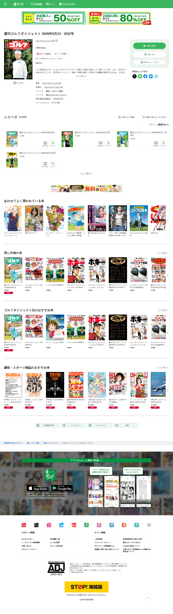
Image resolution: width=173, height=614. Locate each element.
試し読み (20, 83)
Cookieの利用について (131, 546)
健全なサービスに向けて (132, 542)
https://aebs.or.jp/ (77, 572)
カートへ (151, 54)
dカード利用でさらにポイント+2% (48, 59)
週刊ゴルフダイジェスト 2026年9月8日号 (37, 132)
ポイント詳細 (60, 54)
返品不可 (39, 63)
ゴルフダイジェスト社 (45, 41)
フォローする (56, 40)
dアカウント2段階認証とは (104, 546)
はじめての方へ (27, 539)
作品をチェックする (151, 62)
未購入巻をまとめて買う (156, 117)
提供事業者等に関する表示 (132, 539)
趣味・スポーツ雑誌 (54, 91)
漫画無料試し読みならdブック (13, 443)
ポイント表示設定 (56, 546)
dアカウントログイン (29, 549)
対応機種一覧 (55, 539)
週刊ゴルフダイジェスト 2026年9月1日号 (92, 132)
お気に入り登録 (127, 117)
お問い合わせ (26, 546)
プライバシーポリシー (103, 542)
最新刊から (163, 125)
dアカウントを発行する (77, 595)
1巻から (153, 125)
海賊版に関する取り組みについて (107, 549)
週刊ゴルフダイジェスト (56, 95)
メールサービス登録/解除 (31, 542)
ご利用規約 (99, 539)
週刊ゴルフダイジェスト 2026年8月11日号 (37, 153)
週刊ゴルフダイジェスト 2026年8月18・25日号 (148, 133)
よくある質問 (55, 542)
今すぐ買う (151, 46)
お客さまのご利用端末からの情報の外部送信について (137, 550)
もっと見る (162, 253)
